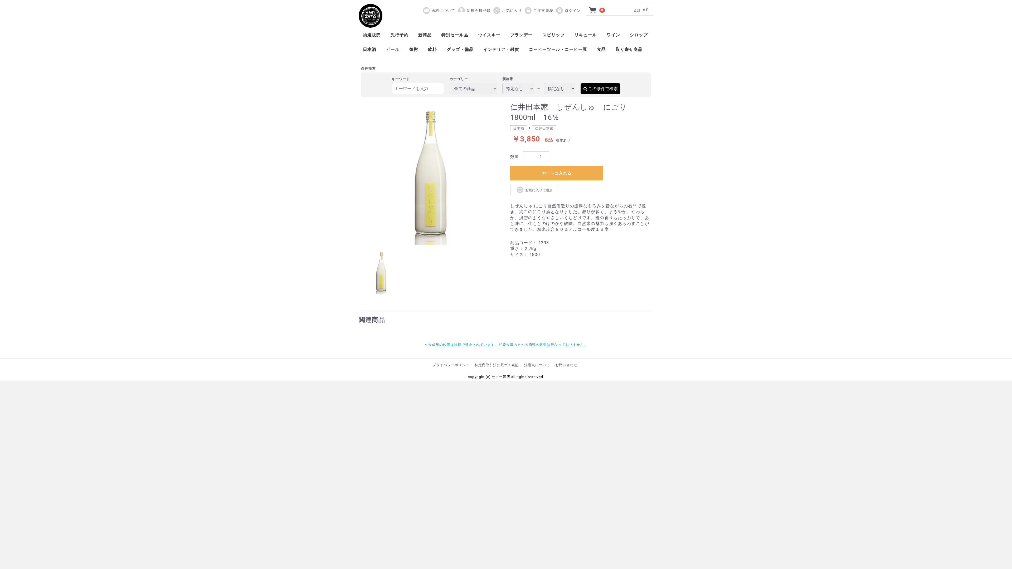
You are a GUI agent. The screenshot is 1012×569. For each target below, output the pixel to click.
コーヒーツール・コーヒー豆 (558, 49)
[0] (592, 10)
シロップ (639, 34)
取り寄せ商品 (629, 49)
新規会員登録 (478, 10)
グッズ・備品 (460, 49)
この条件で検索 (603, 88)
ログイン (573, 10)
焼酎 (413, 49)
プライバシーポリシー (450, 365)
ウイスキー (489, 34)
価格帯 (507, 79)
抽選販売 (372, 34)
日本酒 (369, 49)
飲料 (432, 49)
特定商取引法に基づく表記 (497, 365)
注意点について (537, 365)
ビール (393, 49)
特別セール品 (454, 34)
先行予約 (399, 34)
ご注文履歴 (543, 10)
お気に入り (512, 10)
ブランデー (521, 34)
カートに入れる (556, 173)
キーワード (401, 79)
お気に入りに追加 (539, 190)
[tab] (381, 271)
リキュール (586, 34)
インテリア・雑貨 (501, 49)
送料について (443, 10)
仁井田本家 (544, 128)
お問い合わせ (566, 365)
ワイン (613, 34)
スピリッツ (553, 34)
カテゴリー (459, 79)
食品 (601, 49)
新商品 (425, 34)
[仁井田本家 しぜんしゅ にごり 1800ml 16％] (370, 16)
